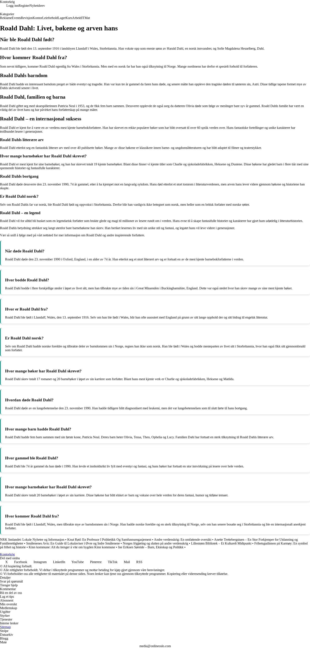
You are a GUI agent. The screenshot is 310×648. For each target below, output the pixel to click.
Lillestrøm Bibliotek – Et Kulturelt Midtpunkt (221, 543)
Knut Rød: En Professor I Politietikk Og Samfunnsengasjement (109, 539)
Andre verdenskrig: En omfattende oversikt (182, 539)
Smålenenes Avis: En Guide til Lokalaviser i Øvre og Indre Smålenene (73, 543)
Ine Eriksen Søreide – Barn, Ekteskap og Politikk (150, 547)
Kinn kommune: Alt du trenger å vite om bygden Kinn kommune (72, 547)
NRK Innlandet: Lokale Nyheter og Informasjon (32, 539)
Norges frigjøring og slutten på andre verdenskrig (155, 543)
